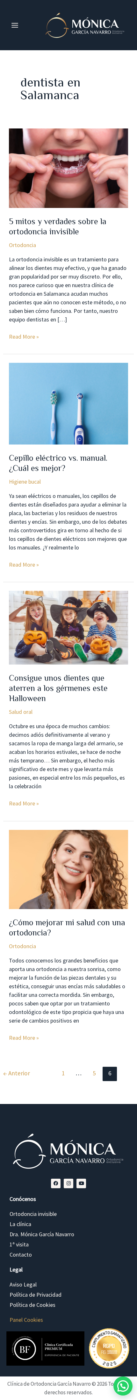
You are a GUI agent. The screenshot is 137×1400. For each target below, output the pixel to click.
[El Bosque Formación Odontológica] (45, 1348)
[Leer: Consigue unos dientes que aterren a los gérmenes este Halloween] (68, 627)
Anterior (16, 1073)
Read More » (24, 336)
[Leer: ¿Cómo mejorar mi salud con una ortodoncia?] (68, 868)
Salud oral (20, 711)
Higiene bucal (25, 481)
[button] (123, 1386)
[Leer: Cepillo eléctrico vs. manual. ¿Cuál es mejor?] (68, 403)
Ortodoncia (22, 245)
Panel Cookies (26, 1319)
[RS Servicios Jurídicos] (109, 1348)
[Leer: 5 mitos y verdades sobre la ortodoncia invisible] (68, 167)
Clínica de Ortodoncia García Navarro (49, 1383)
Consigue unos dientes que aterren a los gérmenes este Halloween (58, 688)
